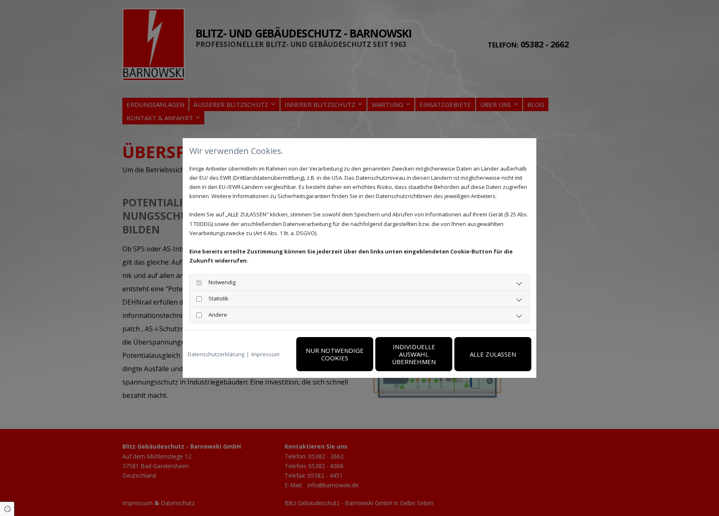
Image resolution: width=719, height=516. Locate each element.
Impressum (265, 354)
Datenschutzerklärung (216, 354)
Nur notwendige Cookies (335, 354)
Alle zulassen (493, 354)
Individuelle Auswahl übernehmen (414, 354)
